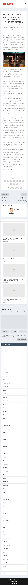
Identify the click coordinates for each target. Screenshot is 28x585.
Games (4, 404)
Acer (4, 348)
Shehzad (11, 27)
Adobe (4, 351)
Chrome (5, 376)
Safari (4, 506)
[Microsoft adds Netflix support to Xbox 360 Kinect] (14, 250)
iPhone (4, 439)
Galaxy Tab (6, 400)
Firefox (4, 390)
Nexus (4, 474)
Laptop (4, 453)
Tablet (4, 534)
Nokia (4, 478)
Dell (4, 379)
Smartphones (6, 517)
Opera (4, 488)
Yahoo (4, 566)
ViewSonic (5, 548)
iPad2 (4, 432)
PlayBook (5, 502)
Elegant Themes (14, 579)
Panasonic (5, 495)
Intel (4, 422)
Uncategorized (6, 545)
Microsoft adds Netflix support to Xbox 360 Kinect (13, 259)
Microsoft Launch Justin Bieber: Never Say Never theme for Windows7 (13, 279)
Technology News (7, 538)
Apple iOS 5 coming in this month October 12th (12, 300)
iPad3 (4, 436)
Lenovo (4, 457)
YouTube (5, 569)
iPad (4, 429)
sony (4, 527)
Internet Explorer (7, 425)
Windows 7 (5, 555)
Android (5, 358)
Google (4, 407)
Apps (4, 365)
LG (3, 460)
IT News (22, 27)
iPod (4, 443)
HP (3, 414)
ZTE (4, 573)
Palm (4, 492)
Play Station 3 (6, 499)
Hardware (5, 411)
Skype (4, 513)
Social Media (6, 520)
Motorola (5, 471)
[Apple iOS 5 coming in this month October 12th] (14, 290)
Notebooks (5, 481)
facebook (5, 386)
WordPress (5, 559)
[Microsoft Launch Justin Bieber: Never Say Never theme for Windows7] (14, 270)
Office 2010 (5, 485)
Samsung (5, 510)
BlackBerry (5, 372)
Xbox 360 (5, 562)
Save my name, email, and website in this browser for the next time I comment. (13, 336)
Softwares (5, 524)
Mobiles (5, 467)
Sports (4, 531)
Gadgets (5, 397)
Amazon (5, 355)
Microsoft (9, 29)
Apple (4, 362)
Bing (4, 369)
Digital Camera (6, 383)
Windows (5, 552)
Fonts (4, 393)
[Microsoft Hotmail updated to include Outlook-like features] (14, 229)
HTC (4, 418)
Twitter (5, 541)
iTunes (4, 450)
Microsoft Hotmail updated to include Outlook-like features (13, 239)
